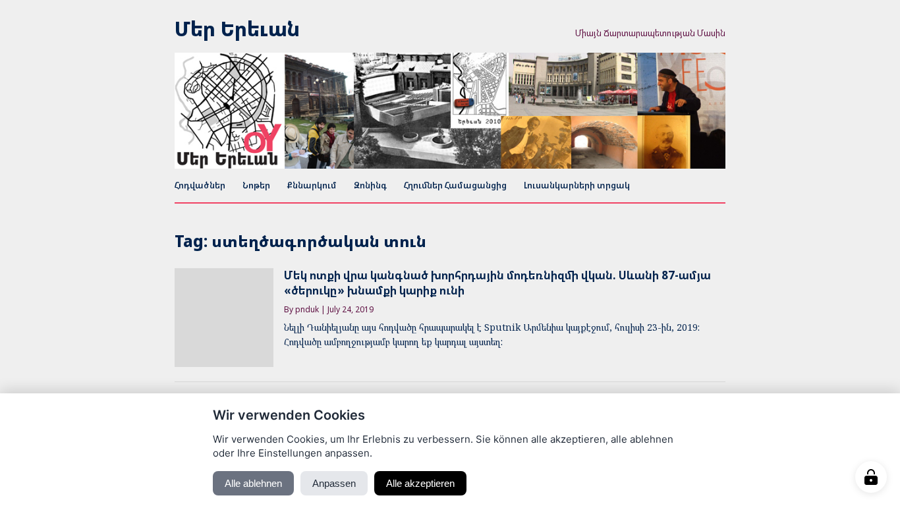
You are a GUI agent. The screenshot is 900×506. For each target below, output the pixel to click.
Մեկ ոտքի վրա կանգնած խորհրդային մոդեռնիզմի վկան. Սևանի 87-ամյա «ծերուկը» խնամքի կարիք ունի (497, 282)
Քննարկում (312, 185)
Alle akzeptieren (420, 483)
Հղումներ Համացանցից (455, 185)
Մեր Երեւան (237, 29)
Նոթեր (256, 185)
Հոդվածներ (200, 185)
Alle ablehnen (253, 483)
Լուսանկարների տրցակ (577, 185)
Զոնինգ (370, 185)
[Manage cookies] (871, 477)
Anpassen (334, 483)
